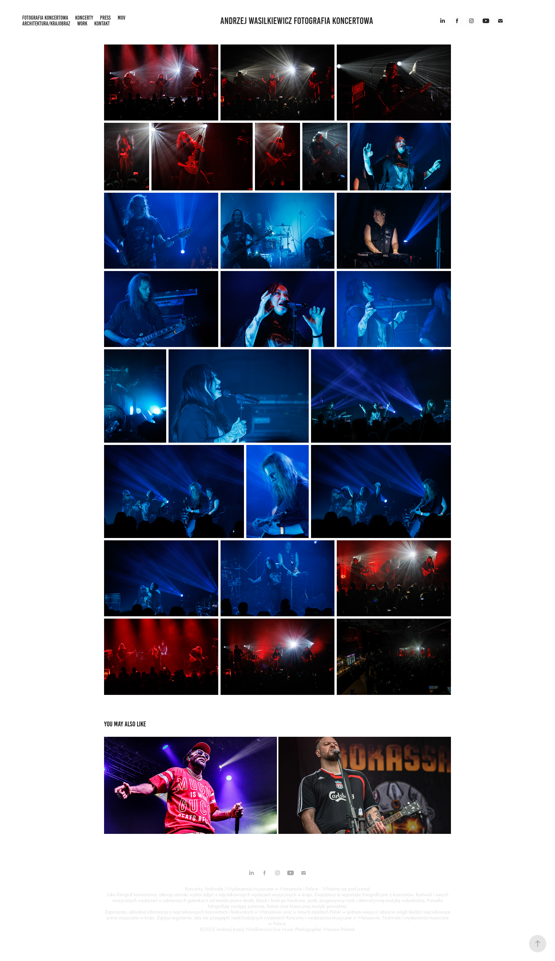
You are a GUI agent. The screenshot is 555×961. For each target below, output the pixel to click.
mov (121, 18)
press (105, 18)
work (82, 24)
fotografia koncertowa (45, 18)
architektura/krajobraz (46, 24)
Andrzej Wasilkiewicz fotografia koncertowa (296, 21)
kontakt (102, 24)
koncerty (84, 18)
